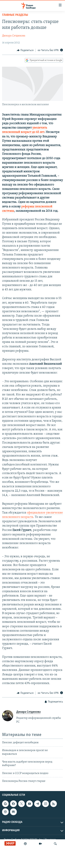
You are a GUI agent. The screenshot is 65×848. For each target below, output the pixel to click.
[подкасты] (25, 843)
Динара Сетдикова (13, 35)
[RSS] (53, 803)
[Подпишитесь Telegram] (37, 803)
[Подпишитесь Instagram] (45, 803)
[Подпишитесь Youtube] (29, 803)
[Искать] (55, 843)
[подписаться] (13, 811)
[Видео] (40, 843)
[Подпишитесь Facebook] (13, 803)
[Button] (25, 50)
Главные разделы (15, 15)
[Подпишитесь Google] (5, 803)
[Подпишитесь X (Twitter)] (21, 803)
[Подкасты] (5, 811)
